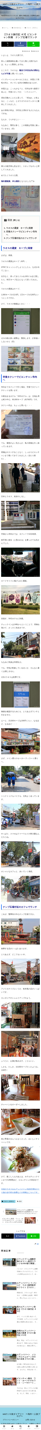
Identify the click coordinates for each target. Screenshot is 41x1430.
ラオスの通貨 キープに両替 (19, 228)
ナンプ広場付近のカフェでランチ (21, 238)
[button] (37, 731)
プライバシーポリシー (11, 1420)
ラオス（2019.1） (9, 1201)
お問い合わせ (30, 1420)
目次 (10, 220)
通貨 (20, 1201)
